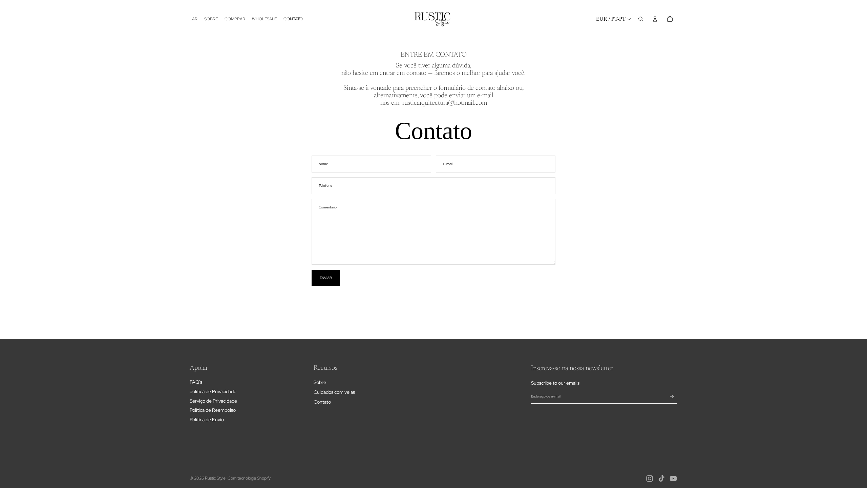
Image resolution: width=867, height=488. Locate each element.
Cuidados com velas (334, 392)
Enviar (326, 278)
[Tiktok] (661, 478)
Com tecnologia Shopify (249, 478)
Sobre (320, 382)
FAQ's (196, 382)
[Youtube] (673, 478)
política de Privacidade (213, 391)
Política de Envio (207, 419)
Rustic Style (215, 478)
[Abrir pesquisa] (640, 19)
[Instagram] (650, 478)
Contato (322, 402)
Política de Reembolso (213, 410)
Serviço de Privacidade (213, 401)
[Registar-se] (672, 396)
